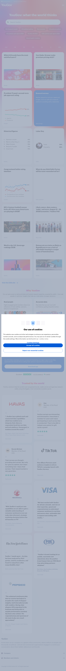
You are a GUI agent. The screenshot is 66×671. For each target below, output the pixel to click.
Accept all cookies (33, 345)
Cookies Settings (33, 342)
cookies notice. (44, 338)
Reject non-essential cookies (33, 350)
